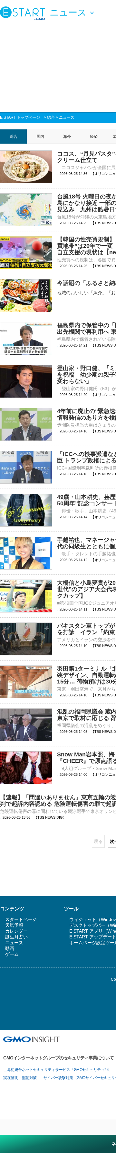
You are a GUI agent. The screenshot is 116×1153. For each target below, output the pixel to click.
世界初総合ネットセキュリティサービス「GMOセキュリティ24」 (57, 1069)
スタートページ (21, 919)
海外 (67, 136)
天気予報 (14, 925)
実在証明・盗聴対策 (20, 1078)
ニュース (66, 117)
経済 (94, 136)
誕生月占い (16, 936)
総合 (51, 117)
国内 (40, 136)
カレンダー (16, 931)
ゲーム (12, 954)
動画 (9, 948)
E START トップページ (20, 117)
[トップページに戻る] (24, 12)
